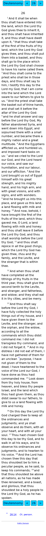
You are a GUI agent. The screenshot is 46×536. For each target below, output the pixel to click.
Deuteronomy (13, 3)
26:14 (13, 514)
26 (34, 3)
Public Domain (23, 523)
